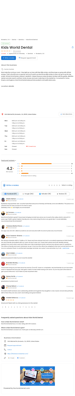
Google (12, 358)
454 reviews (17, 51)
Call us (9, 350)
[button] (34, 307)
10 (32, 307)
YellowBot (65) (46, 194)
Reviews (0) (63, 194)
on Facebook (19, 199)
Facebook (22, 358)
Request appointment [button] (14, 345)
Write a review (9, 58)
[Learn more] (37, 376)
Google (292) (29, 194)
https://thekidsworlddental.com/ (17, 354)
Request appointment (28, 58)
